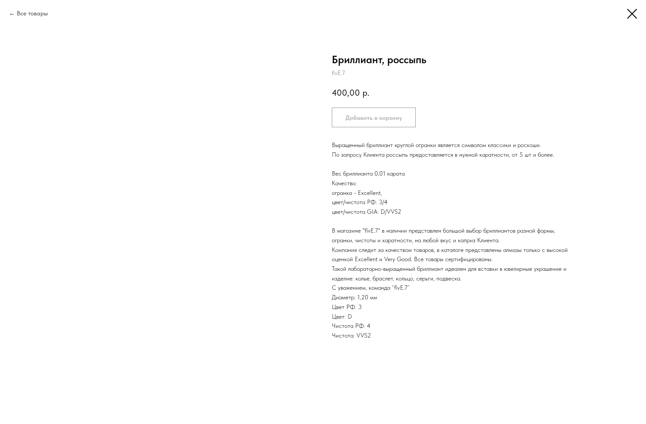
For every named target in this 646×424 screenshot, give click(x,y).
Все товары (32, 13)
